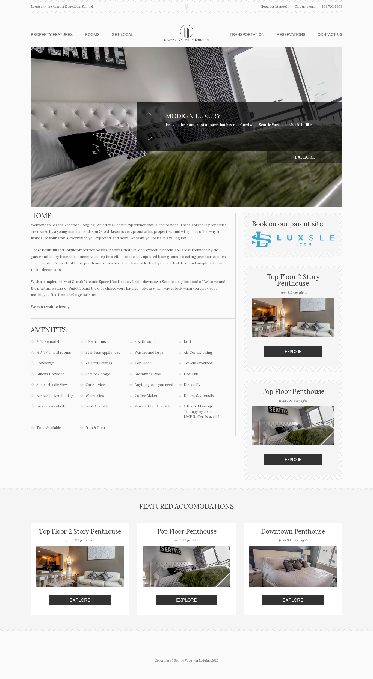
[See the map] (186, 7)
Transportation (247, 34)
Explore (305, 157)
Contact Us (330, 34)
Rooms (92, 34)
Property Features (52, 34)
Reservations (291, 34)
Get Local (122, 34)
